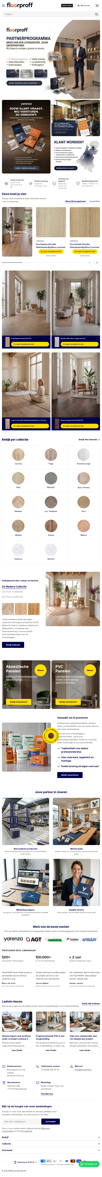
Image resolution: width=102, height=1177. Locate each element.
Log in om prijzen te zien (52, 251)
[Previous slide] (90, 263)
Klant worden (51, 255)
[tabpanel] (20, 625)
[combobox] (51, 14)
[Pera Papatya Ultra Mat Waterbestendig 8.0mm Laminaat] (51, 222)
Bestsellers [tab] (95, 201)
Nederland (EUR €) (26, 1162)
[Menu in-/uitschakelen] (3, 5)
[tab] (14, 586)
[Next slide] (97, 263)
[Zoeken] (96, 14)
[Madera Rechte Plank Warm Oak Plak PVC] (34, 609)
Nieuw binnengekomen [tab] (75, 201)
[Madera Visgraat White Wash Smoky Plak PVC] (8, 609)
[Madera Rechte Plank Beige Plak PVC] (21, 609)
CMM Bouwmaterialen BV (17, 1171)
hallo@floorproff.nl (83, 1070)
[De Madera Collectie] (73, 599)
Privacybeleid (26, 1131)
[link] (18, 552)
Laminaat (40, 241)
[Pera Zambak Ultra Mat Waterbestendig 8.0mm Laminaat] (85, 222)
